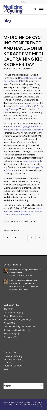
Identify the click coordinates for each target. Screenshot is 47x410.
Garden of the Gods (32, 161)
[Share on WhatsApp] (24, 237)
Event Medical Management (16, 319)
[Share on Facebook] (8, 237)
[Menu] (39, 9)
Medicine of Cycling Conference (18, 69)
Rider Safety (9, 333)
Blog (7, 21)
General (7, 323)
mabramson (29, 222)
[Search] (33, 9)
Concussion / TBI (11, 312)
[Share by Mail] (39, 237)
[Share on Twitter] (16, 237)
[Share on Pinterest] (31, 237)
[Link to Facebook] (41, 407)
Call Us (23, 2)
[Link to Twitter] (38, 407)
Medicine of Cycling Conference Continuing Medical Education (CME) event (23, 129)
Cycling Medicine (11, 316)
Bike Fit (7, 309)
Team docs (9, 337)
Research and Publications (15, 330)
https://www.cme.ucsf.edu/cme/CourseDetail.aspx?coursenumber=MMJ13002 (23, 211)
